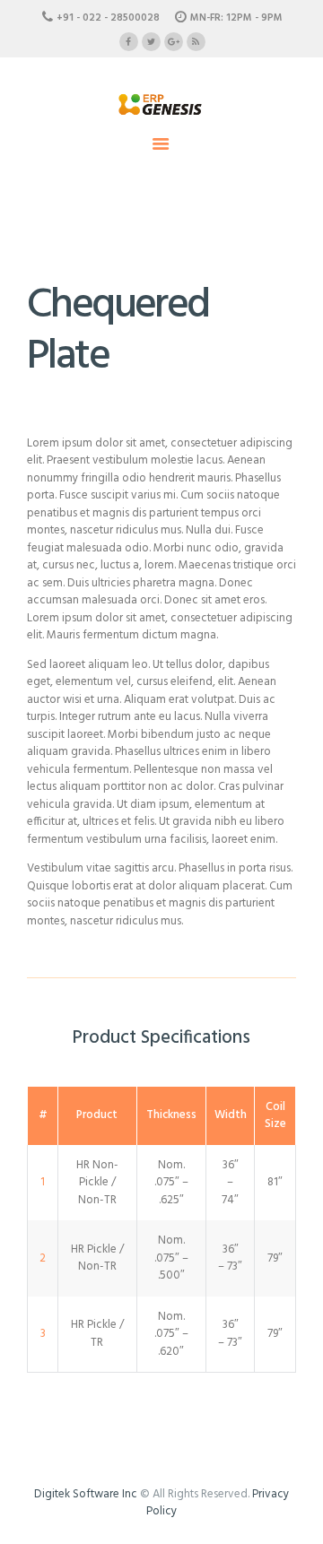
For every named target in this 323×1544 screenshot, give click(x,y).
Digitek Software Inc (85, 1494)
